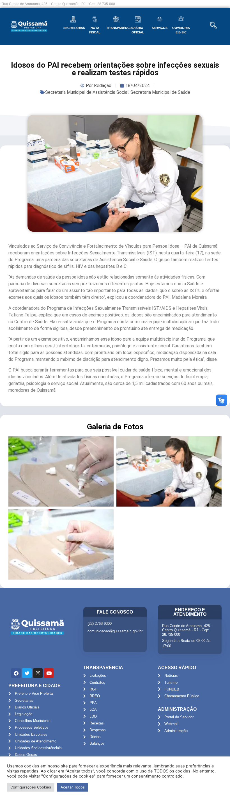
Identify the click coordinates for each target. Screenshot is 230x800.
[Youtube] (49, 673)
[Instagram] (38, 673)
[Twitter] (27, 673)
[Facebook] (16, 673)
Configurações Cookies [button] (30, 787)
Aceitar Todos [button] (73, 787)
